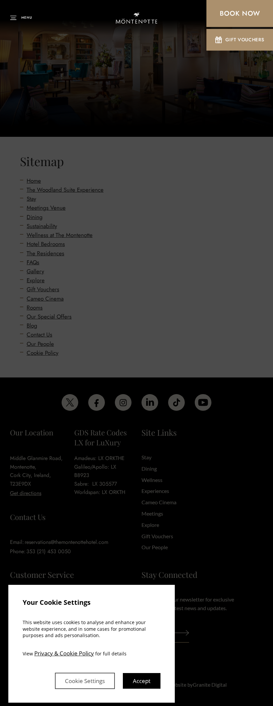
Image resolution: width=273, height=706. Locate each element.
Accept (141, 681)
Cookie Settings (85, 681)
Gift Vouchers (244, 39)
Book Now (240, 13)
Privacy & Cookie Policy (64, 653)
